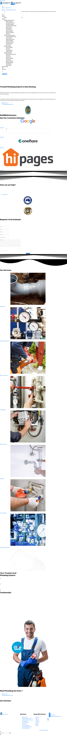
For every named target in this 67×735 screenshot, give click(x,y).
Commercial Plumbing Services (9, 35)
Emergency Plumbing (7, 46)
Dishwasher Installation (10, 24)
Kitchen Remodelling (9, 31)
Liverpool (37, 722)
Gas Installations (25, 721)
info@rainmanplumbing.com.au (9, 9)
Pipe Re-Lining (8, 44)
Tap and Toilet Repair (25, 725)
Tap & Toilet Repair (9, 29)
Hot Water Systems (9, 43)
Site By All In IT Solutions (43, 730)
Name (3, 225)
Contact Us (4, 69)
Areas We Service (5, 66)
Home (3, 14)
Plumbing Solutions (9, 50)
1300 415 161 (7, 7)
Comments (2, 249)
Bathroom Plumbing (9, 21)
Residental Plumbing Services (9, 20)
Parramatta (37, 719)
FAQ (2, 67)
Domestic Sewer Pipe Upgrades (27, 719)
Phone (3, 230)
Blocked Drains (8, 56)
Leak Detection (8, 59)
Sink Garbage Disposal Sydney (11, 25)
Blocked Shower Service (10, 39)
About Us (3, 16)
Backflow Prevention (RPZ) (26, 718)
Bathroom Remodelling (10, 32)
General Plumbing (9, 37)
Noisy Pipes (8, 48)
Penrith (36, 718)
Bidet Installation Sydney (10, 22)
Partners (5, 17)
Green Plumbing (8, 65)
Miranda (36, 723)
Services (3, 18)
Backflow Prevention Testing (11, 54)
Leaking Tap (8, 33)
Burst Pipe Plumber (9, 47)
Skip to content (2, 0)
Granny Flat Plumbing (9, 58)
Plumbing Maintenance (8, 52)
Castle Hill (37, 717)
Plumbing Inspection (9, 61)
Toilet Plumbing (8, 28)
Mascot (36, 725)
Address (3, 233)
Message (3, 238)
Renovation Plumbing (9, 62)
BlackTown (37, 721)
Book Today (5, 74)
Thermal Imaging (9, 63)
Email (2, 227)
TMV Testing (8, 55)
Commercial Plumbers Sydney (11, 36)
